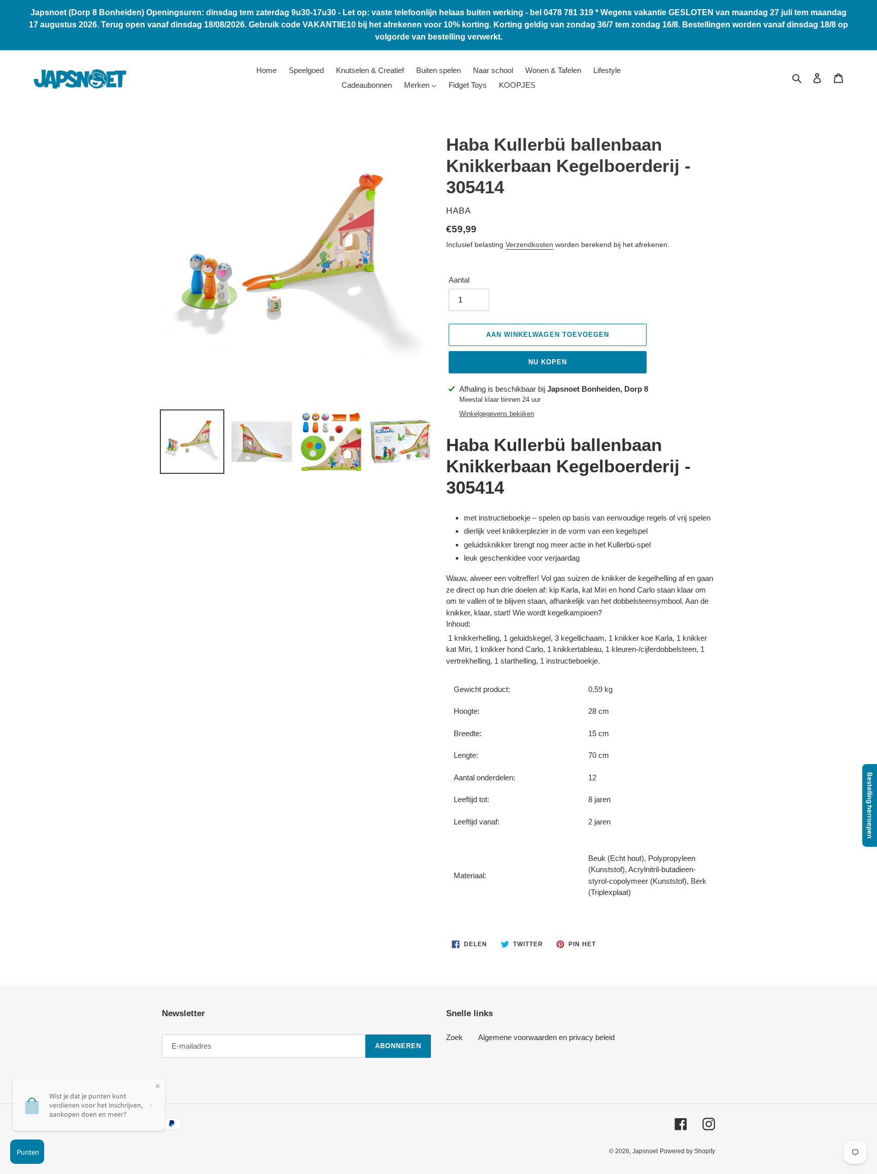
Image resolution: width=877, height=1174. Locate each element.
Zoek (454, 1037)
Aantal (459, 279)
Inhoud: (458, 623)
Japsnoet (645, 1151)
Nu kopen (547, 362)
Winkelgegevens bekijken (496, 414)
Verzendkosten (529, 244)
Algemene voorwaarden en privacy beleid (546, 1037)
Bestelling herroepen (870, 805)
